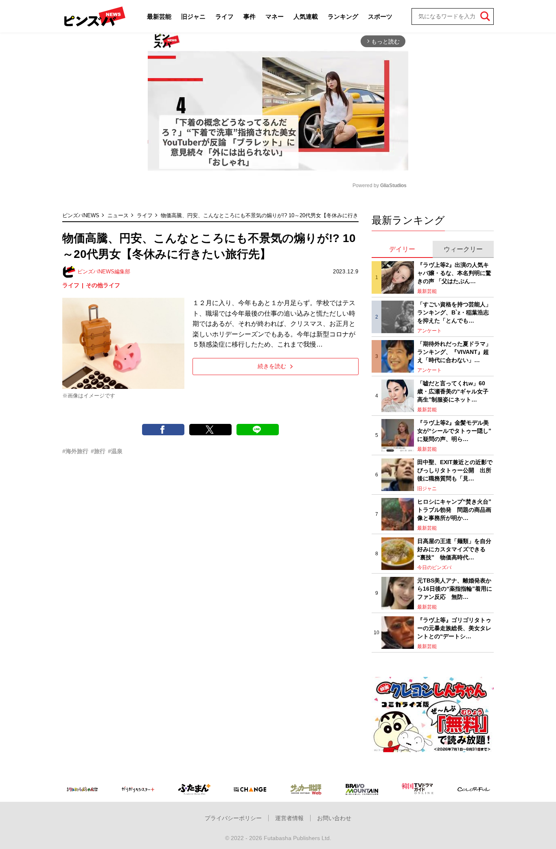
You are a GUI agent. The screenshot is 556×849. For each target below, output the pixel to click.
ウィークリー (463, 249)
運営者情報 (289, 818)
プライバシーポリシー (233, 818)
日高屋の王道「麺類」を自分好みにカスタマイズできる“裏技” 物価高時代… (454, 549)
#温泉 (115, 451)
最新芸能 (159, 16)
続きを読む (272, 366)
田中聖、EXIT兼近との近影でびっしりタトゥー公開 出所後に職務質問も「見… (455, 470)
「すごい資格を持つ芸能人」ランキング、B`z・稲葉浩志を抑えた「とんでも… (454, 312)
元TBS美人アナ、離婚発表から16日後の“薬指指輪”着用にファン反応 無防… (454, 588)
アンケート (429, 330)
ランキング (343, 16)
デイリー (402, 249)
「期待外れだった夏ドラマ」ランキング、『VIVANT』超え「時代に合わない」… (454, 351)
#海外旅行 (75, 451)
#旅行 (98, 451)
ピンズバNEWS (80, 215)
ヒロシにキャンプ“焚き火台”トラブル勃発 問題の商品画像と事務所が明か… (454, 509)
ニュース (118, 215)
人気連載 (305, 16)
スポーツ (380, 16)
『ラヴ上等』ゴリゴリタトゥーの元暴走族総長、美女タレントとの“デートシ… (454, 628)
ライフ (224, 16)
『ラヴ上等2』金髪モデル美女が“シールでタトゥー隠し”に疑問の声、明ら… (454, 430)
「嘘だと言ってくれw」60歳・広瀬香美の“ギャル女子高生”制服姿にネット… (452, 391)
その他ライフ (103, 285)
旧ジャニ (193, 16)
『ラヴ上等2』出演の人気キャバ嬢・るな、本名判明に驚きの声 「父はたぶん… (454, 273)
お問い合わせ (334, 818)
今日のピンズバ (434, 567)
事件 (249, 16)
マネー (274, 16)
